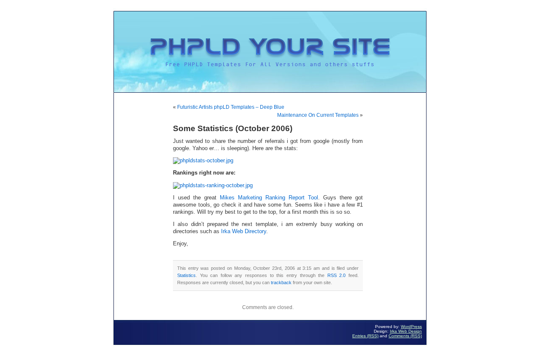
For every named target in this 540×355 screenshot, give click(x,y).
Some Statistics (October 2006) (232, 128)
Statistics (186, 275)
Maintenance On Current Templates (318, 115)
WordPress (411, 326)
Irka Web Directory (242, 231)
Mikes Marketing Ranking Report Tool (269, 198)
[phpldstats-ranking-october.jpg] (213, 185)
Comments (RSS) (405, 335)
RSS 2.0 (336, 275)
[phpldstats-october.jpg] (203, 161)
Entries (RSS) (365, 335)
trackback (281, 282)
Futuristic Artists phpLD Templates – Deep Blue (230, 107)
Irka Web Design (406, 331)
